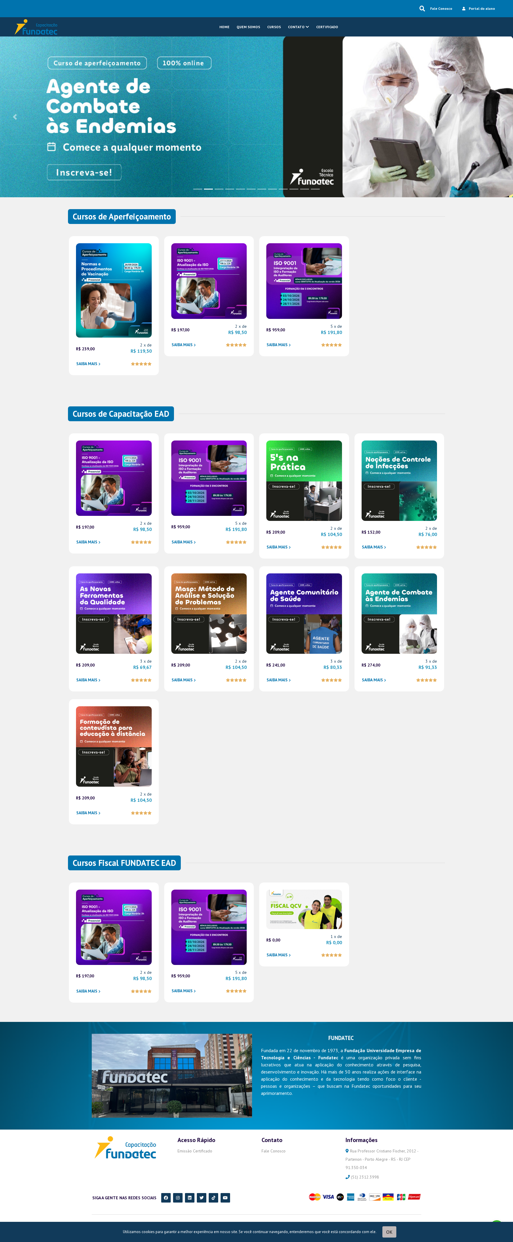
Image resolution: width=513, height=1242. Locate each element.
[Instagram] (178, 1197)
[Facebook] (166, 1197)
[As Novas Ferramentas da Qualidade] (114, 613)
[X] (201, 1197)
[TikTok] (213, 1197)
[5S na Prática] (304, 480)
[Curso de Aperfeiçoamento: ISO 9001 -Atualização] (209, 281)
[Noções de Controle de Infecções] (399, 480)
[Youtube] (225, 1197)
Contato (296, 27)
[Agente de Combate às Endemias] (256, 116)
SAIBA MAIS (86, 363)
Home (224, 27)
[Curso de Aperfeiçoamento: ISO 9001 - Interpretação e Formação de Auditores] (304, 281)
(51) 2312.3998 (364, 1177)
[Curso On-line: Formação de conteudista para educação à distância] (114, 746)
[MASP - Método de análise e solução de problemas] (209, 613)
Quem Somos (248, 27)
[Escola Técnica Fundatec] (35, 26)
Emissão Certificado (195, 1151)
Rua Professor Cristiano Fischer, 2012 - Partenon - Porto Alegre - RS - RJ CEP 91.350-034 (382, 1159)
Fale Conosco (441, 8)
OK (389, 1232)
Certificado (327, 27)
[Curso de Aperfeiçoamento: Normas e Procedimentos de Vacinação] (114, 290)
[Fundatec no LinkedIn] (189, 1197)
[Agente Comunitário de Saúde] (304, 613)
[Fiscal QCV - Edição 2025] (304, 909)
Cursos (274, 27)
